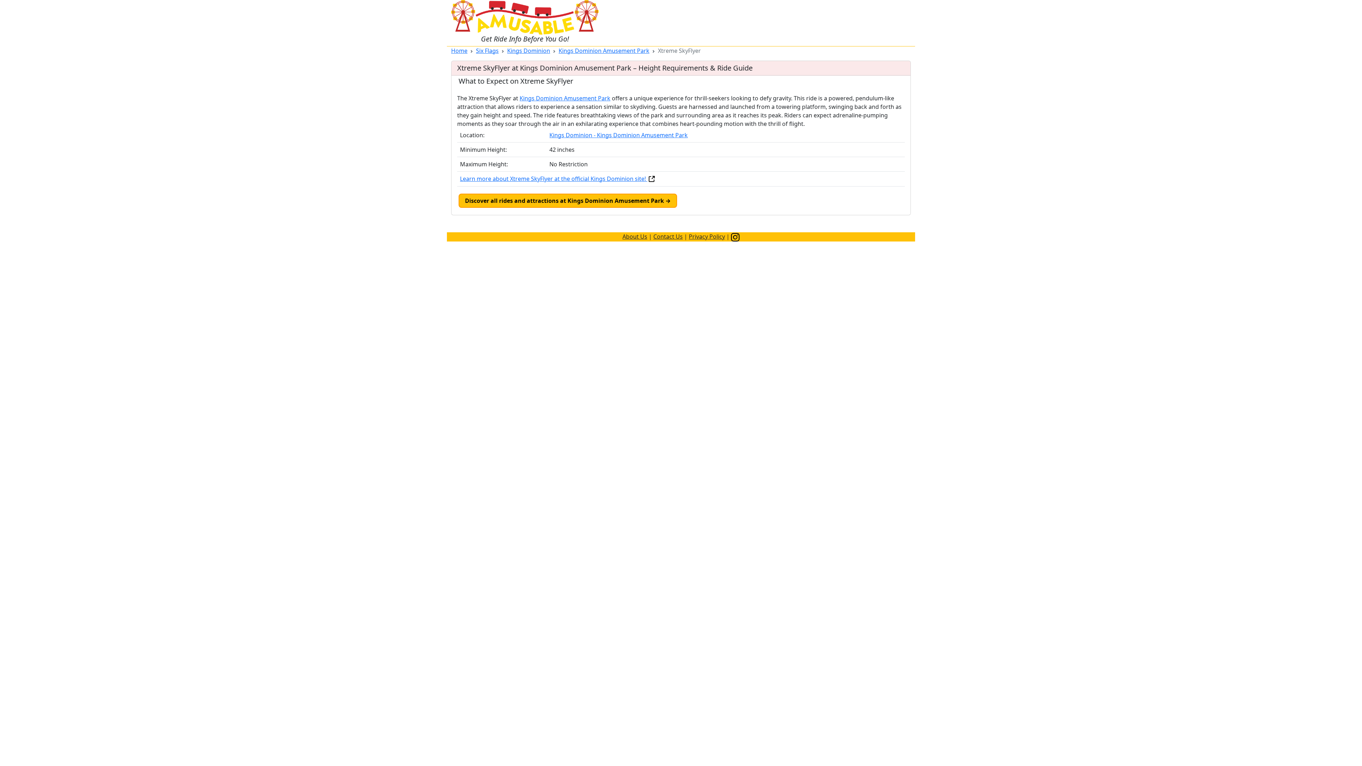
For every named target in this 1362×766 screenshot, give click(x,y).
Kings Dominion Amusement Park (604, 51)
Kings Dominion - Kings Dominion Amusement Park (618, 135)
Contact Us (668, 236)
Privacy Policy (707, 236)
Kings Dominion (528, 51)
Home (459, 51)
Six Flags (487, 51)
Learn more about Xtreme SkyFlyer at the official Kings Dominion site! (553, 179)
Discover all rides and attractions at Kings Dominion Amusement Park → (568, 201)
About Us (634, 236)
